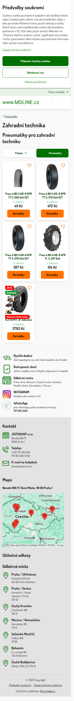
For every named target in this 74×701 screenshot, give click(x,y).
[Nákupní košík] (57, 102)
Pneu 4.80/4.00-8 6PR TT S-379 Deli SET (52, 195)
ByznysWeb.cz (47, 691)
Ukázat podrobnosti (35, 82)
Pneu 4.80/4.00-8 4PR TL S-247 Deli (52, 256)
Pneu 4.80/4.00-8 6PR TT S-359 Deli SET (18, 195)
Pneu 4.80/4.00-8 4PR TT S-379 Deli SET (18, 256)
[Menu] (67, 102)
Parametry (55, 153)
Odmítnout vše (35, 72)
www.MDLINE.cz (20, 102)
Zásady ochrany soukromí (48, 685)
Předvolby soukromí (20, 685)
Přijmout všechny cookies (35, 61)
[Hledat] (47, 102)
